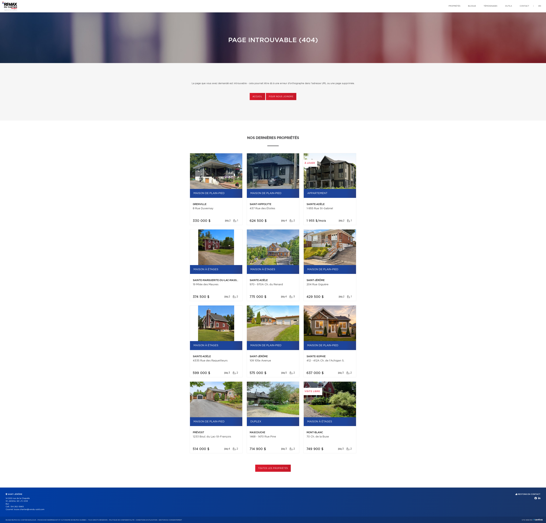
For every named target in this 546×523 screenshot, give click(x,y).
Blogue (472, 6)
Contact (524, 6)
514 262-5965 (17, 507)
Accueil (257, 97)
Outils (508, 6)
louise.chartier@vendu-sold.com (29, 509)
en (539, 6)
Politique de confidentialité (121, 520)
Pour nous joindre (281, 97)
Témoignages (490, 6)
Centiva (538, 520)
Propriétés (454, 6)
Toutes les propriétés (273, 468)
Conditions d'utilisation (146, 520)
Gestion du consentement (170, 520)
